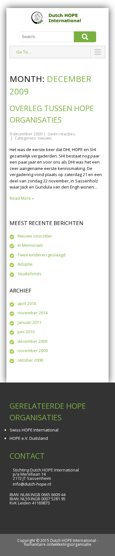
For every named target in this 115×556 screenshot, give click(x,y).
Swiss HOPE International (34, 430)
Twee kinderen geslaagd (41, 255)
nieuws (45, 138)
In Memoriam (30, 245)
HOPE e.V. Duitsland (29, 438)
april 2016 (27, 303)
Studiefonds (30, 274)
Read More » (22, 198)
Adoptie (25, 264)
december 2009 (32, 341)
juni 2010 (26, 331)
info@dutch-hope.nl (32, 484)
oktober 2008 (30, 360)
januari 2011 (29, 322)
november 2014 (33, 313)
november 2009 (33, 350)
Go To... (23, 52)
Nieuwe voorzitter (35, 236)
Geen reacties (61, 134)
